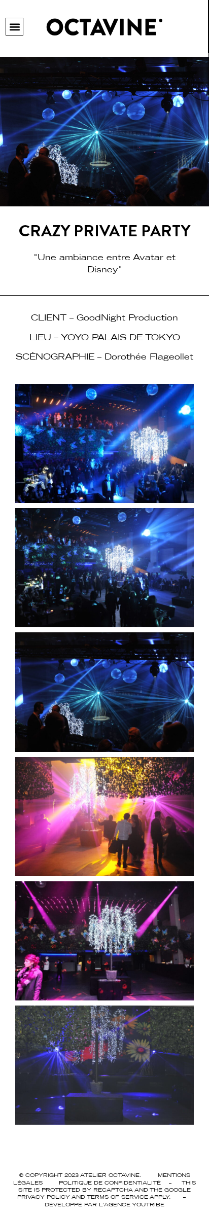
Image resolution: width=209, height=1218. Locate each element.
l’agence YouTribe (131, 1204)
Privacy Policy (43, 1197)
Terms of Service (117, 1197)
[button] (14, 26)
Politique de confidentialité (110, 1182)
